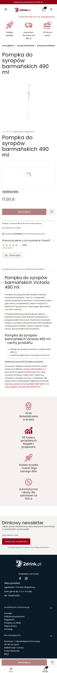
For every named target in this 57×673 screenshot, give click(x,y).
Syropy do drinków (25, 45)
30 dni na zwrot (11, 644)
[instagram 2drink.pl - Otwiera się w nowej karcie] (26, 578)
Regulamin (9, 619)
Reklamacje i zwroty (14, 647)
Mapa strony (10, 626)
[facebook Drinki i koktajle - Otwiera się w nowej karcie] (20, 578)
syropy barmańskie (32, 369)
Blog (6, 654)
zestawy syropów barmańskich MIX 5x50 (24, 383)
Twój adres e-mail (10, 535)
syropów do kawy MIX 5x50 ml (24, 386)
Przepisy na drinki (12, 622)
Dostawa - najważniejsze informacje (22, 641)
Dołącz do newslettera (16, 541)
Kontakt (8, 613)
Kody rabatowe (11, 650)
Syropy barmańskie (46, 45)
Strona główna (7, 45)
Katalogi (8, 629)
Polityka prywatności (14, 616)
